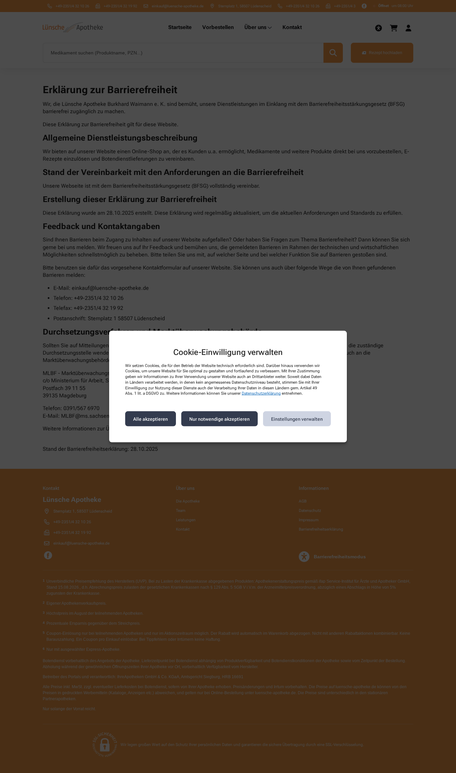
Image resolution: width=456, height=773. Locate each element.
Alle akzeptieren (150, 418)
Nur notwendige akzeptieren (219, 418)
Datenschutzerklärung (261, 393)
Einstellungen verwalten (297, 418)
